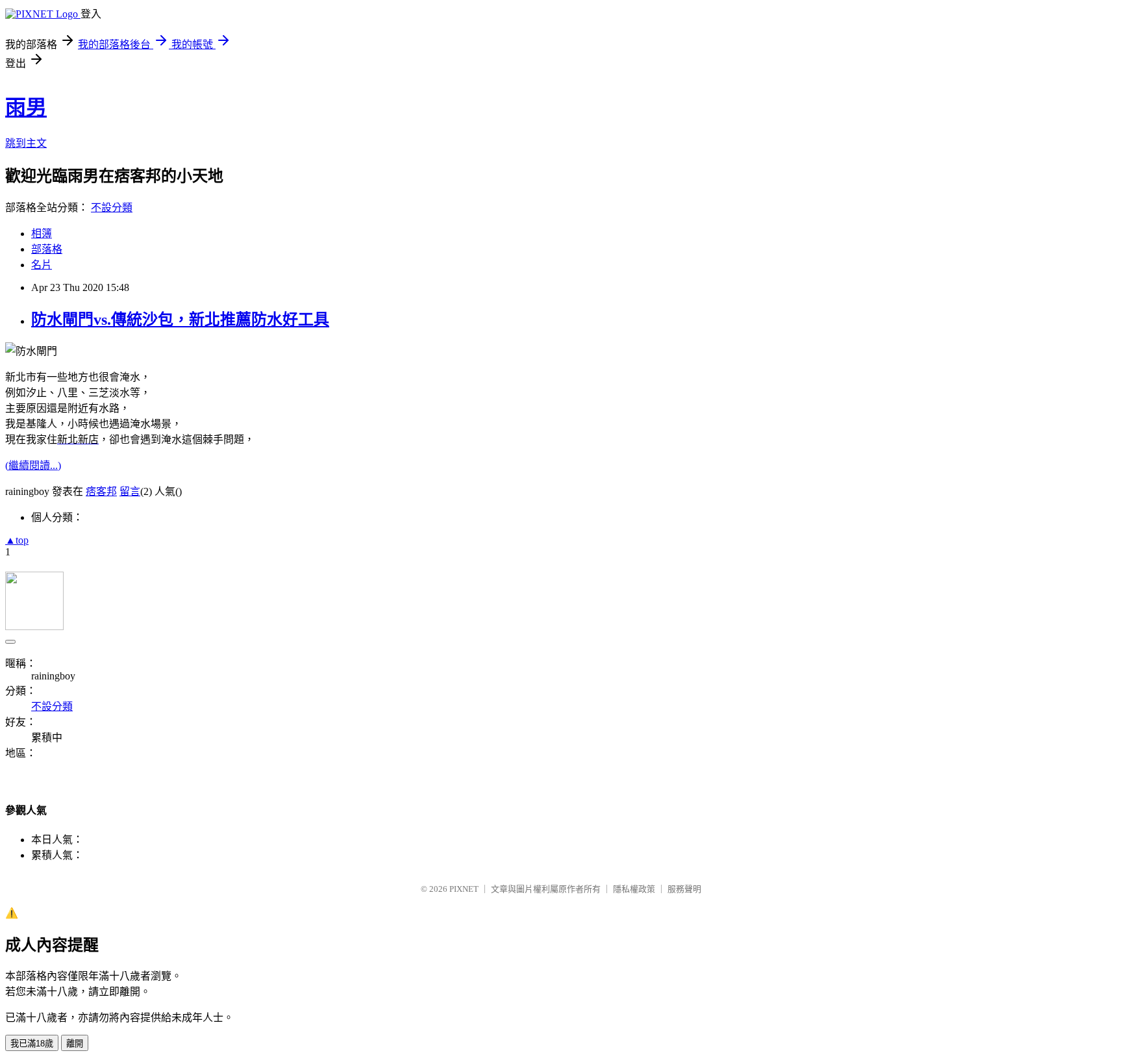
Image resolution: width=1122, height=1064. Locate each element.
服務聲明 (684, 889)
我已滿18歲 (31, 1043)
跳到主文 (26, 143)
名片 (41, 264)
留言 (129, 491)
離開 (74, 1043)
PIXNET (464, 889)
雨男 (26, 107)
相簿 (41, 233)
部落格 (46, 249)
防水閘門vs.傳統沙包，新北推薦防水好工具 (180, 319)
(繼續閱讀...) (33, 465)
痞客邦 (101, 491)
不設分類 (111, 207)
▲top (17, 540)
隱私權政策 (634, 889)
